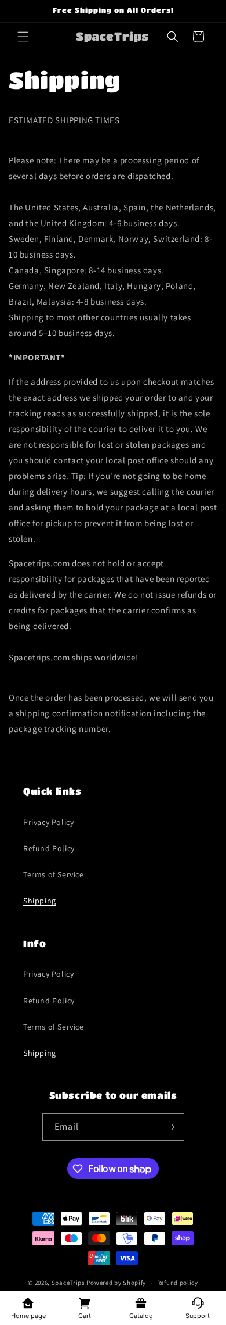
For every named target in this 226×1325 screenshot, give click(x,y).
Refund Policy (49, 848)
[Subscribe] (171, 1127)
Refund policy (177, 1282)
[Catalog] (141, 1302)
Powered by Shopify (116, 1282)
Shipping (39, 900)
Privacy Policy (48, 822)
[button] (23, 36)
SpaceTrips (68, 1282)
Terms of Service (53, 874)
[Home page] (28, 1302)
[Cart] (85, 1302)
